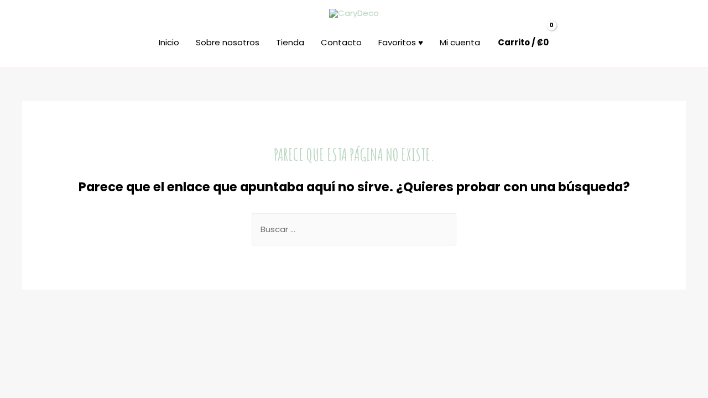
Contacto (341, 42)
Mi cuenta (460, 42)
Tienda (290, 42)
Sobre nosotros (227, 42)
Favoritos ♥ (400, 42)
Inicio (169, 42)
